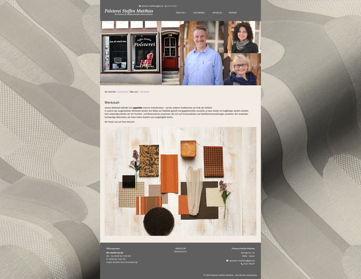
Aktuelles (217, 13)
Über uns (180, 13)
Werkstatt (145, 92)
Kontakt (233, 13)
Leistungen (199, 13)
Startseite (122, 92)
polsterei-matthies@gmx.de (152, 6)
